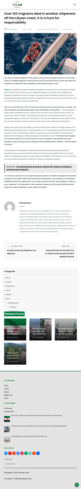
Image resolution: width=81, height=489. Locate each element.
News (8, 278)
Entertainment (13, 303)
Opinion (9, 295)
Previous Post (16, 246)
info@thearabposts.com (23, 479)
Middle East (10, 286)
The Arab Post (13, 337)
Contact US (10, 464)
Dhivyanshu (25, 203)
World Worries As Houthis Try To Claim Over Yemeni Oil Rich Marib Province (59, 253)
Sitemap (8, 459)
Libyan (7, 90)
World (8, 290)
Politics (8, 282)
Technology (14, 311)
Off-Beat (13, 307)
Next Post (66, 246)
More (8, 299)
